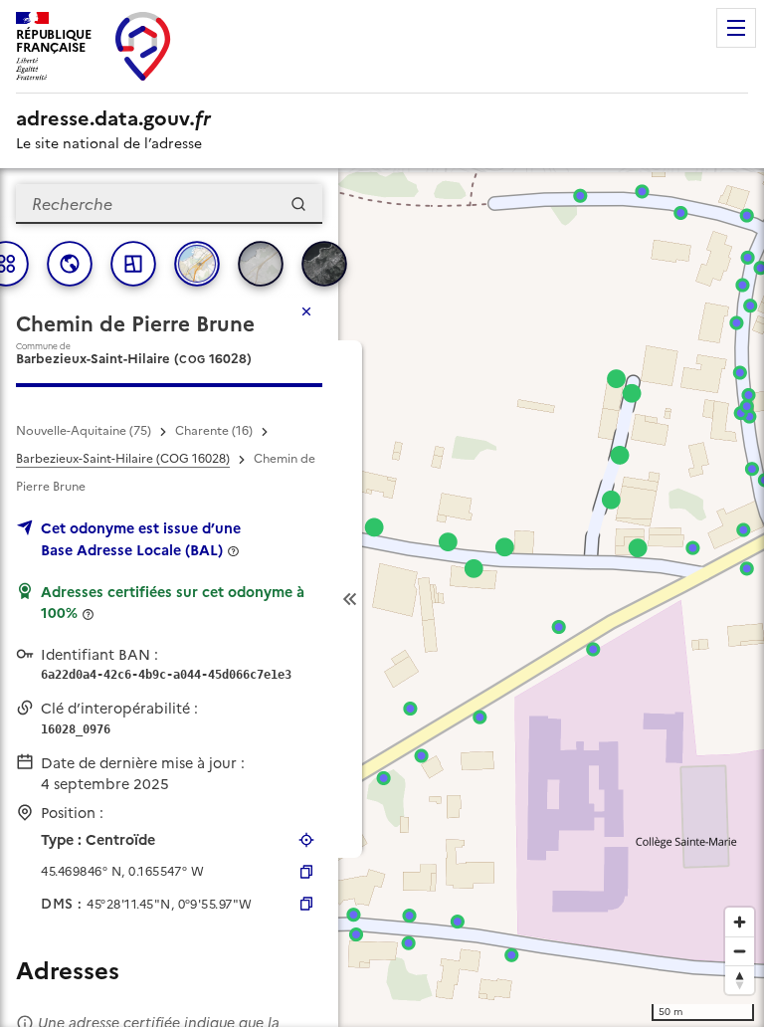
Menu (736, 28)
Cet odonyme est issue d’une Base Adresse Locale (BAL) (141, 539)
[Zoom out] (739, 950)
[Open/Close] (350, 599)
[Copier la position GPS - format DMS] (306, 904)
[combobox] (169, 204)
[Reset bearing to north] (739, 979)
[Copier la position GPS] (306, 872)
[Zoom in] (739, 922)
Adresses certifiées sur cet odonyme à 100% (172, 603)
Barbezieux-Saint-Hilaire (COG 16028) (123, 459)
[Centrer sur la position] (306, 840)
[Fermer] (306, 311)
